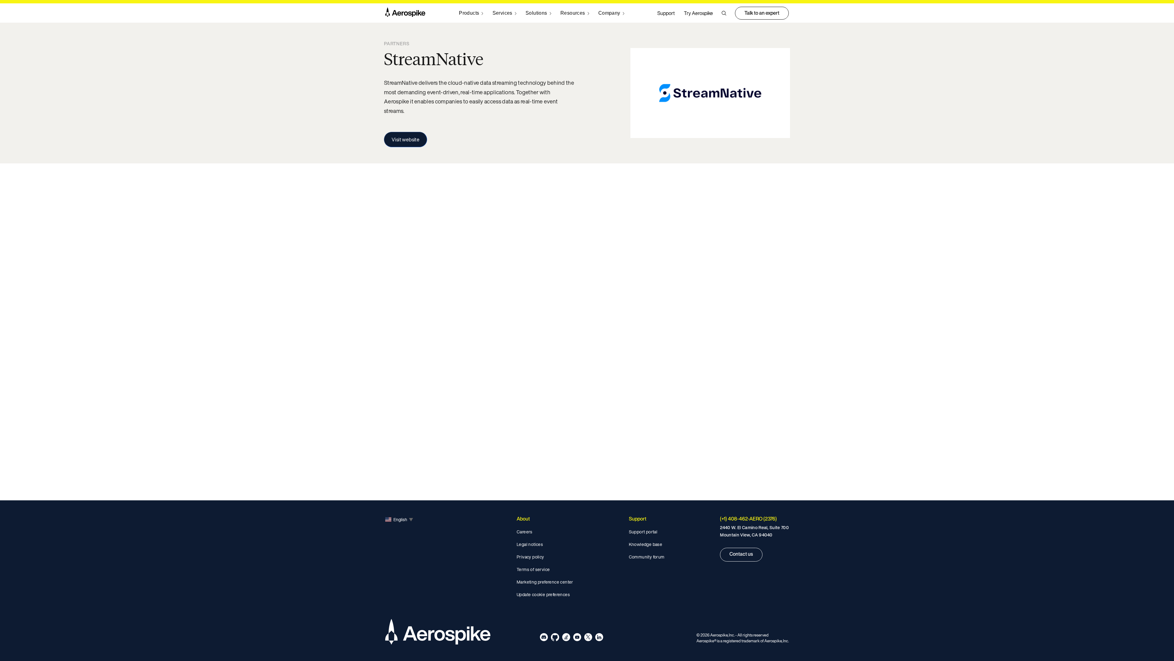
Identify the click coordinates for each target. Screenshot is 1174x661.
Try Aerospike (698, 13)
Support (666, 13)
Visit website (405, 139)
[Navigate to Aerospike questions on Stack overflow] (566, 638)
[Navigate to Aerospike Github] (555, 638)
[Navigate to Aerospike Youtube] (577, 638)
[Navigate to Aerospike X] (588, 638)
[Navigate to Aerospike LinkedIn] (599, 638)
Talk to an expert (761, 13)
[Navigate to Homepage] (405, 13)
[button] (724, 13)
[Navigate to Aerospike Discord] (544, 638)
